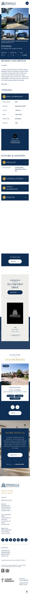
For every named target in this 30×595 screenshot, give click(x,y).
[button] (15, 455)
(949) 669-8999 (5, 533)
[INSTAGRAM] (6, 539)
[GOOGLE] (26, 539)
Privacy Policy (23, 584)
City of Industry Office (6, 515)
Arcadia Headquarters (5, 504)
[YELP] (22, 539)
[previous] (13, 407)
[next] (17, 407)
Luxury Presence (24, 580)
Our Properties (5, 550)
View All (22, 35)
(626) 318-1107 (16, 140)
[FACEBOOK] (2, 539)
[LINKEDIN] (10, 539)
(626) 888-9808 (19, 464)
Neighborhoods (5, 552)
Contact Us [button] (4, 556)
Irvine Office (4, 528)
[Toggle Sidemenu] (27, 3)
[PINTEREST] (18, 539)
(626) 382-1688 (5, 524)
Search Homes (5, 554)
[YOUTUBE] (14, 539)
